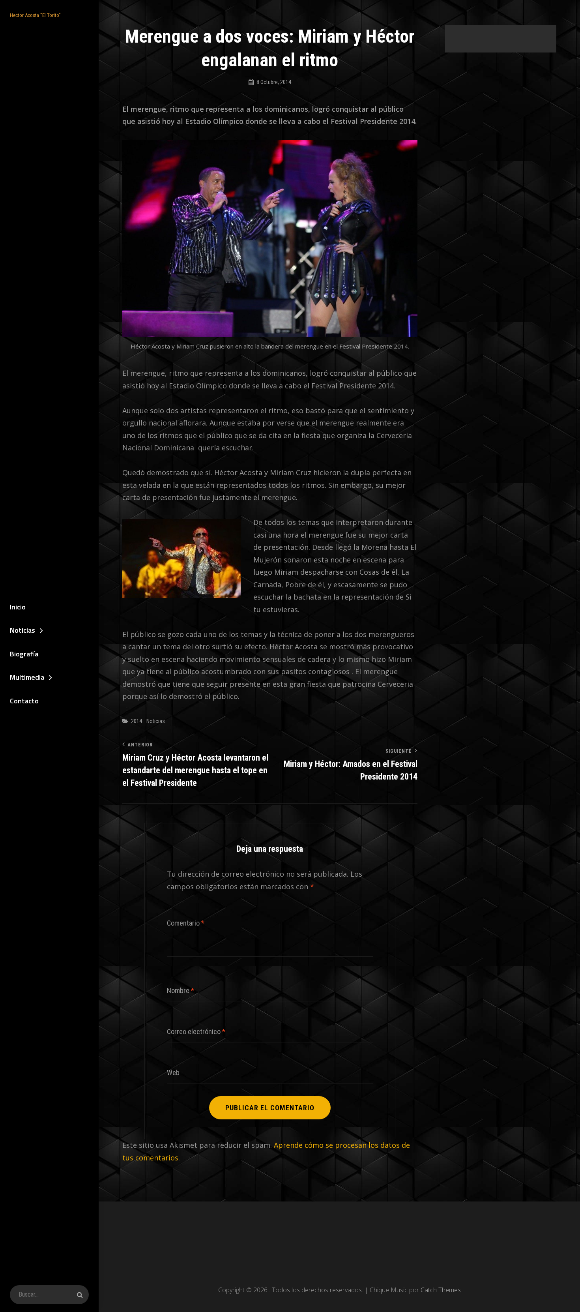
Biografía (24, 654)
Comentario (185, 923)
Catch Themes (441, 1290)
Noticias (22, 630)
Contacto (24, 700)
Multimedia (27, 677)
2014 (136, 721)
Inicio (18, 607)
